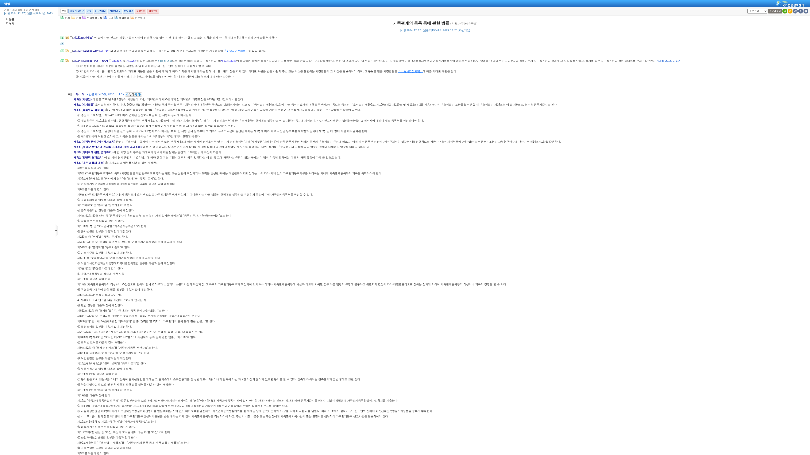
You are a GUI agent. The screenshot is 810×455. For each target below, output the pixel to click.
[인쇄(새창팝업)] (805, 11)
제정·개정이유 (77, 11)
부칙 (11, 23)
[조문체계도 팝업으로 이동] (62, 38)
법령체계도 (115, 11)
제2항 (232, 60)
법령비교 (128, 11)
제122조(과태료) (83, 37)
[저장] (800, 11)
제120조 (105, 50)
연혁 (89, 11)
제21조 (225, 60)
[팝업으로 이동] (62, 45)
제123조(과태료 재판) (86, 50)
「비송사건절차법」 (236, 50)
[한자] (795, 11)
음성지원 (140, 11)
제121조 (117, 60)
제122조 (131, 60)
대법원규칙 (165, 60)
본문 (11, 19)
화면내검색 (775, 11)
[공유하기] (784, 11)
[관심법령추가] (790, 11)
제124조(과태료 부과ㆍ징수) (91, 60)
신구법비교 (100, 11)
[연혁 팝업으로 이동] (67, 38)
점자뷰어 (152, 11)
